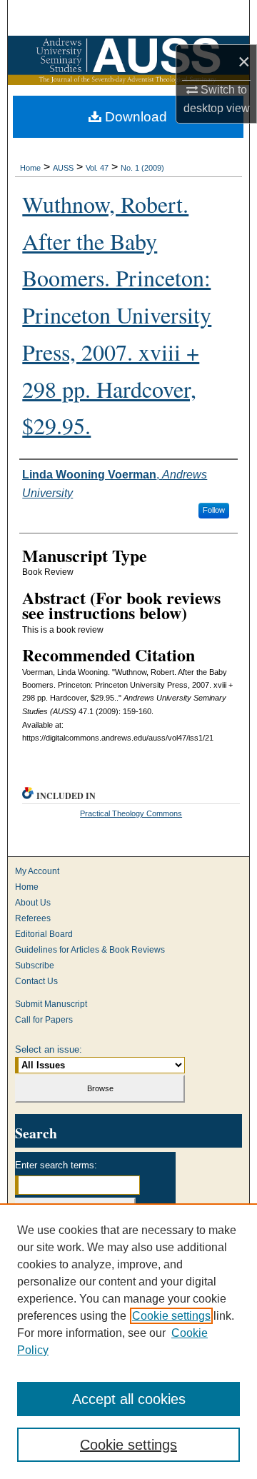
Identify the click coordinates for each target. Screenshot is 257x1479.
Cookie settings (171, 1316)
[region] (128, 1341)
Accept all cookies (129, 1399)
